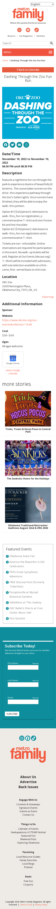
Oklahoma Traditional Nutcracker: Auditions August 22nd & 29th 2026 (28, 527)
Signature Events (28, 807)
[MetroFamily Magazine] (28, 14)
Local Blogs (28, 863)
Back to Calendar (28, 69)
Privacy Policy (41, 904)
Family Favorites (28, 860)
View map (48, 297)
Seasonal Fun (28, 835)
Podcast (28, 867)
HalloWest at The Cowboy (25, 602)
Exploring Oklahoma (28, 842)
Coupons (28, 884)
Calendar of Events (28, 828)
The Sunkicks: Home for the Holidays (28, 478)
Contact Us (28, 814)
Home (5, 60)
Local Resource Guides (28, 856)
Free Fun (28, 881)
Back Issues (28, 786)
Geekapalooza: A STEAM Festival (28, 832)
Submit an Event (28, 811)
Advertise (40, 36)
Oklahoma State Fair (22, 556)
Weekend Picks (28, 839)
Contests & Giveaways (28, 804)
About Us (11, 36)
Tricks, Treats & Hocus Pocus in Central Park (28, 430)
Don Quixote (17, 618)
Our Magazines (26, 36)
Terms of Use (26, 904)
